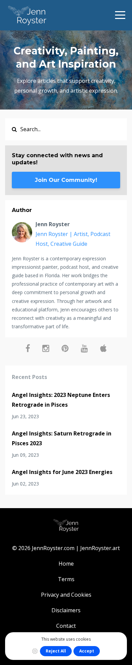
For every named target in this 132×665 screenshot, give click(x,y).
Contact (66, 626)
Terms (66, 579)
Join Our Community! (66, 180)
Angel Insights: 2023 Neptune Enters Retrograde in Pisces (61, 399)
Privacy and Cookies (66, 594)
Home (66, 563)
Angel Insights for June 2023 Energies (62, 472)
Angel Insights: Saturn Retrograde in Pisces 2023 (61, 438)
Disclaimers (66, 610)
